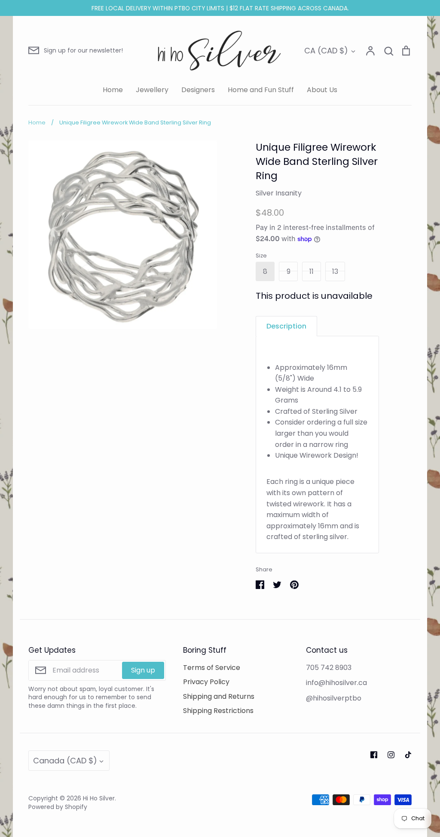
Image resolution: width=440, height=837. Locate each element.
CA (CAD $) (326, 50)
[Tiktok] (408, 754)
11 (311, 271)
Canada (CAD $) (65, 760)
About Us (322, 90)
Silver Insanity (279, 193)
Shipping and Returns (218, 696)
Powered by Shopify (57, 807)
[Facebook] (373, 754)
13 (335, 271)
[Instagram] (391, 754)
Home (113, 90)
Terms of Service (211, 668)
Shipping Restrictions (218, 711)
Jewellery (152, 90)
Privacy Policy (206, 682)
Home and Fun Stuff (261, 90)
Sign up (143, 670)
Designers (198, 90)
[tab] (286, 326)
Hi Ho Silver (99, 798)
